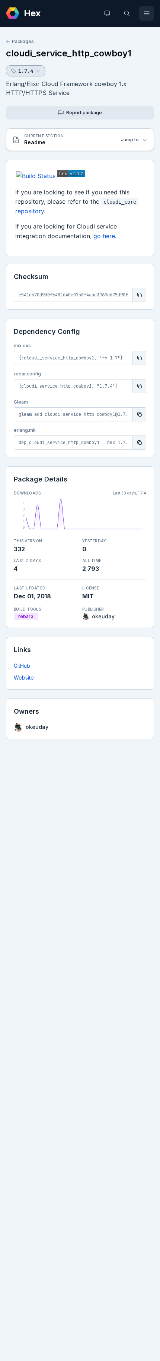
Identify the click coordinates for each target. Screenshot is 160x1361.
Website (24, 677)
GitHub (22, 666)
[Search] (127, 13)
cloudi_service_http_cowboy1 (68, 53)
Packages (23, 41)
